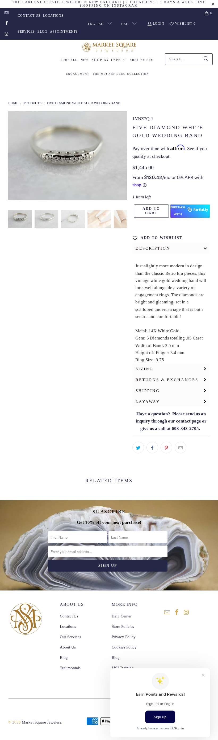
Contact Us (29, 16)
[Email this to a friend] (180, 447)
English (96, 24)
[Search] (206, 59)
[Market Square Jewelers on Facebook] (6, 24)
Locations (53, 16)
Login (158, 23)
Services (26, 31)
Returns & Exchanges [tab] (167, 380)
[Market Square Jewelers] (109, 47)
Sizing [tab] (144, 369)
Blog (42, 31)
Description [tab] (153, 248)
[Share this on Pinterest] (166, 447)
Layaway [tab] (148, 401)
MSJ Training (123, 668)
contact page (188, 421)
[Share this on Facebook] (152, 447)
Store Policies (123, 626)
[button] (109, 60)
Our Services (70, 637)
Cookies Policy (124, 647)
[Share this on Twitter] (138, 447)
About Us (68, 647)
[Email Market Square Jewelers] (6, 13)
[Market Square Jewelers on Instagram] (6, 34)
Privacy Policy (124, 637)
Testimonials (70, 668)
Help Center (122, 616)
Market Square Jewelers (41, 722)
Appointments (64, 31)
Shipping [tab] (148, 391)
